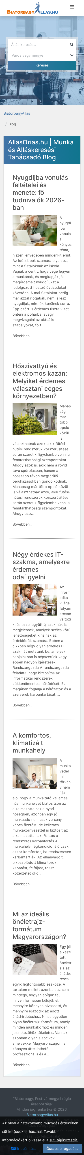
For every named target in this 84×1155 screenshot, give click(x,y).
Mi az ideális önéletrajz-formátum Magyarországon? (39, 925)
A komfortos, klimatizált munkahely (32, 743)
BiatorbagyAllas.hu (42, 1114)
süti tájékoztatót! (64, 1140)
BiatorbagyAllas (17, 113)
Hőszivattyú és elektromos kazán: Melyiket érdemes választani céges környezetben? (40, 381)
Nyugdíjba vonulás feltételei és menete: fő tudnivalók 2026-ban (40, 192)
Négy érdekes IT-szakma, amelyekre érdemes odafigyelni (41, 566)
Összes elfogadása (62, 1148)
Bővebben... (22, 336)
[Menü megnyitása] (72, 7)
